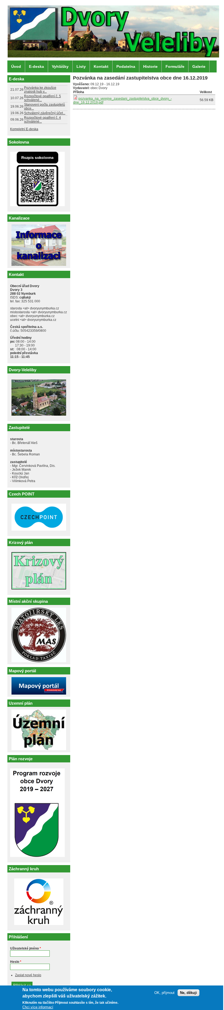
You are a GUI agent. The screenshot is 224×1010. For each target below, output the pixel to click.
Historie (150, 66)
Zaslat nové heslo (28, 975)
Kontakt (101, 66)
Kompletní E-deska (24, 129)
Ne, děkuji (188, 993)
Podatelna (125, 66)
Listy (81, 66)
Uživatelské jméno (25, 948)
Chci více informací (37, 1007)
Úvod (16, 66)
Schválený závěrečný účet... (44, 113)
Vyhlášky (60, 66)
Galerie (198, 66)
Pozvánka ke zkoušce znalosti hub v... (40, 89)
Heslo (15, 962)
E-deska (36, 66)
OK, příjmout (164, 993)
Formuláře (175, 66)
